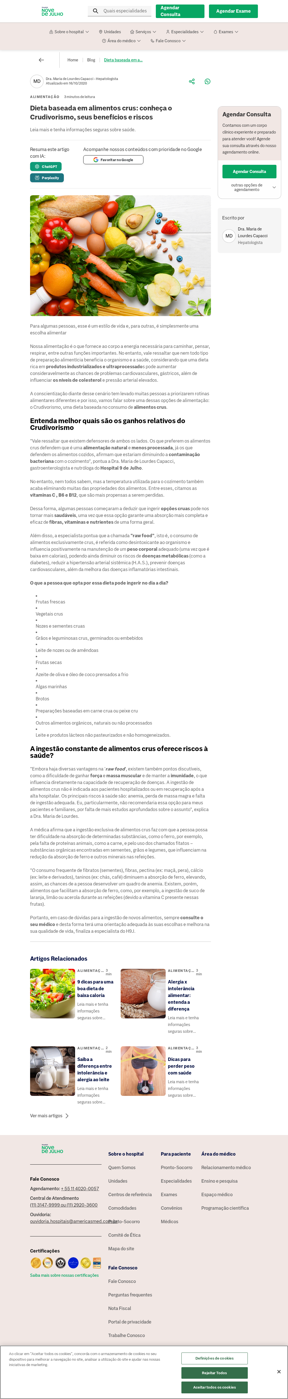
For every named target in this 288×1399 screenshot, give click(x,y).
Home (73, 60)
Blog (91, 60)
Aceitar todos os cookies (214, 1387)
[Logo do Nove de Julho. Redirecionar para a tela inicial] (52, 11)
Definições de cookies (214, 1358)
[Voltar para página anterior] (41, 60)
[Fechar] (279, 1371)
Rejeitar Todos (214, 1373)
